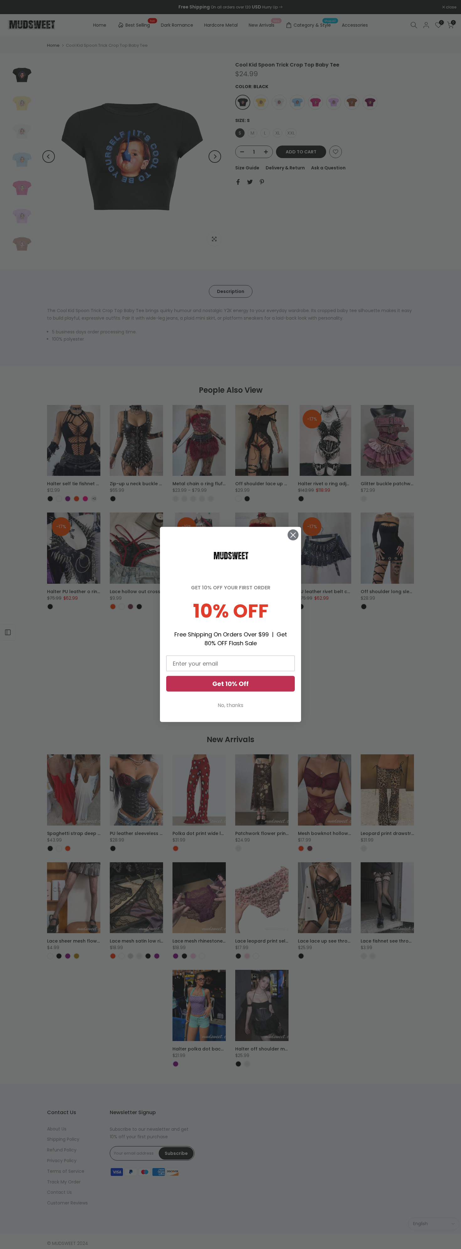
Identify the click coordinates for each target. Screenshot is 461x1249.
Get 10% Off (230, 683)
